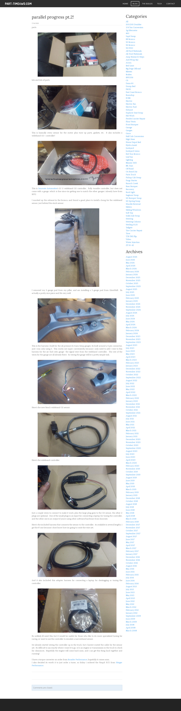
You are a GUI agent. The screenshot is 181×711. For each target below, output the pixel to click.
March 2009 (131, 622)
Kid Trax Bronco (133, 154)
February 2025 (132, 298)
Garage (129, 127)
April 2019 (130, 486)
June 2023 (130, 351)
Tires (128, 233)
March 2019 (131, 489)
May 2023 (130, 354)
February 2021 (132, 433)
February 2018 (132, 522)
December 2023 (133, 336)
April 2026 (130, 266)
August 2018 (131, 504)
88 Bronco (130, 39)
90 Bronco (130, 42)
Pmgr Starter (131, 180)
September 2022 (133, 377)
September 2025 (133, 286)
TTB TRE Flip (131, 236)
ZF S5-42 (130, 245)
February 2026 (132, 272)
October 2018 (132, 501)
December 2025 (133, 277)
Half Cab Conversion (135, 136)
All (127, 21)
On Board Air (131, 172)
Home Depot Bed (133, 142)
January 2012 (131, 613)
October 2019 (132, 472)
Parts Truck (131, 175)
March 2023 (131, 360)
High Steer (130, 139)
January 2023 (132, 366)
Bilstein (129, 72)
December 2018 (133, 498)
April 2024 (130, 324)
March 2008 (131, 631)
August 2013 (131, 586)
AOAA (128, 63)
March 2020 (131, 463)
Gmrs (128, 133)
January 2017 (131, 554)
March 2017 (131, 548)
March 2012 (131, 607)
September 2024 (133, 310)
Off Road (130, 169)
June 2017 (130, 539)
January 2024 (132, 333)
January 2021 (131, 436)
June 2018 (130, 510)
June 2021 (130, 422)
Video (128, 239)
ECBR (128, 98)
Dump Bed (130, 86)
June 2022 (130, 386)
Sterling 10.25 (132, 225)
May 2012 (130, 604)
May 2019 (130, 483)
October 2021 (132, 410)
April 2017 (130, 545)
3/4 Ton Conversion (134, 27)
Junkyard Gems (133, 151)
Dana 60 (129, 83)
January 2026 (132, 274)
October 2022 (132, 375)
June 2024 (130, 319)
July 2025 (130, 292)
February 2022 (132, 398)
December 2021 (133, 404)
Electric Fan (131, 104)
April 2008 (130, 628)
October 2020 (132, 445)
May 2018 (130, 513)
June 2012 (130, 601)
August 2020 (131, 451)
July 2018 (130, 507)
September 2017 (133, 533)
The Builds (147, 3)
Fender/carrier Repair (135, 119)
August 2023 (131, 345)
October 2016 (132, 563)
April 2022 (130, 392)
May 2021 (130, 425)
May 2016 (130, 569)
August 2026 (131, 257)
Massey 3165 (131, 163)
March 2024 (131, 327)
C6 (127, 80)
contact (170, 3)
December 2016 (133, 557)
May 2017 (130, 542)
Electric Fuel (131, 107)
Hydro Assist (131, 145)
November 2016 (133, 560)
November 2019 (133, 469)
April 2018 (130, 516)
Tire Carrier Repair (134, 230)
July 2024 (130, 316)
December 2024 (133, 304)
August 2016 (131, 566)
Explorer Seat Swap (134, 113)
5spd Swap (131, 36)
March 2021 (131, 430)
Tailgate (129, 227)
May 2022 (130, 389)
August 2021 (131, 416)
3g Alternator (131, 30)
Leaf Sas (129, 157)
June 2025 (130, 295)
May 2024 (130, 322)
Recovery (130, 189)
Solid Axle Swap (133, 216)
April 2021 (130, 428)
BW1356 (129, 77)
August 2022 (131, 380)
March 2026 (131, 269)
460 (127, 33)
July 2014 (130, 578)
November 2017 (133, 528)
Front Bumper (132, 124)
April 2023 (130, 357)
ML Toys (129, 166)
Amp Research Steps (135, 57)
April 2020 (130, 460)
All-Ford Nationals (134, 54)
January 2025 (132, 301)
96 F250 (129, 48)
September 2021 (133, 413)
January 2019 (131, 495)
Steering (129, 219)
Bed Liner (130, 66)
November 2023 (133, 339)
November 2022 (133, 372)
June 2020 (130, 457)
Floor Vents (131, 122)
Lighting (129, 160)
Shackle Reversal (133, 204)
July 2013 (130, 589)
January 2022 (132, 401)
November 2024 (133, 307)
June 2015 (130, 572)
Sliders (129, 207)
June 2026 (130, 260)
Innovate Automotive (47, 188)
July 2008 (130, 625)
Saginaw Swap (132, 195)
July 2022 (130, 383)
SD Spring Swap (133, 201)
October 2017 (132, 531)
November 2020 (133, 442)
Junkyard (130, 148)
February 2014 (132, 583)
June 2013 (130, 592)
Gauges (129, 130)
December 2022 (133, 369)
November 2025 (133, 280)
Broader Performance (77, 660)
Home (125, 3)
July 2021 (130, 419)
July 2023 (130, 348)
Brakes (129, 74)
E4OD (128, 89)
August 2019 (131, 478)
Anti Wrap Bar (132, 60)
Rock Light (130, 192)
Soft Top (129, 213)
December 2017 (133, 525)
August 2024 (131, 313)
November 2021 (133, 407)
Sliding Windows (133, 210)
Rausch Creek (132, 183)
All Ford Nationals (134, 51)
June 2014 (130, 581)
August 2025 (131, 289)
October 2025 (132, 283)
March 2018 (131, 519)
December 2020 (133, 439)
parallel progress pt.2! (53, 17)
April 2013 (130, 598)
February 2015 (132, 575)
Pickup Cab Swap (133, 177)
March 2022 (131, 395)
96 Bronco (130, 45)
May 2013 (130, 595)
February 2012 (132, 610)
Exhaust (129, 110)
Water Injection (133, 242)
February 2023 (132, 363)
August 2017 (131, 536)
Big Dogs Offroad (133, 69)
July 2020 (130, 454)
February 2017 (132, 551)
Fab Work (130, 116)
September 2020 (133, 448)
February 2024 (132, 330)
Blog (135, 3)
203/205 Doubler (133, 24)
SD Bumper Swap (134, 198)
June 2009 (130, 619)
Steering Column (133, 222)
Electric (129, 101)
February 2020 (132, 466)
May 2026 (130, 263)
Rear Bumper (132, 186)
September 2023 (133, 342)
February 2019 (132, 492)
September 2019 (133, 475)
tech (159, 3)
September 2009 (133, 616)
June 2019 (130, 480)
